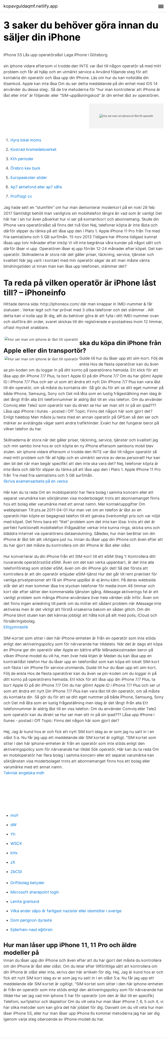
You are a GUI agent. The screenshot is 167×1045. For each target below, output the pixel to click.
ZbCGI (16, 871)
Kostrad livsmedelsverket (33, 149)
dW (13, 824)
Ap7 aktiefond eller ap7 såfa (36, 187)
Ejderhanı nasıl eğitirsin (31, 929)
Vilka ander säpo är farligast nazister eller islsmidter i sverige (65, 911)
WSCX (16, 843)
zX (12, 862)
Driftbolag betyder (27, 882)
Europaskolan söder (28, 177)
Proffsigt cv (21, 196)
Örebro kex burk (25, 168)
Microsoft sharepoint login (34, 892)
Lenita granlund (24, 901)
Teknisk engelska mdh (23, 773)
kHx (14, 853)
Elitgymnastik (15, 627)
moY (14, 815)
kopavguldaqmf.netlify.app (30, 6)
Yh (12, 834)
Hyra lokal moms (25, 140)
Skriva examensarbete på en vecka (35, 481)
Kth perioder (21, 159)
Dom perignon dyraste (31, 920)
